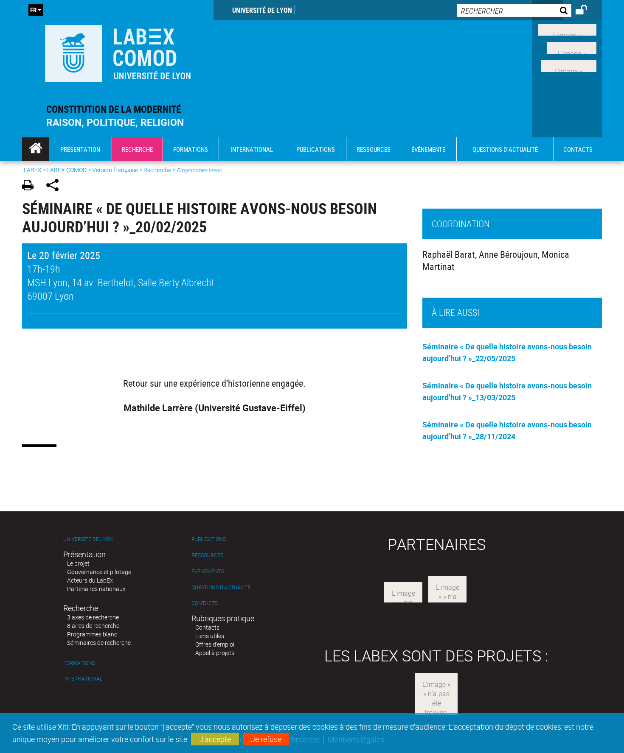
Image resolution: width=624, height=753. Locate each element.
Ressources (207, 555)
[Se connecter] (587, 11)
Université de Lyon (262, 10)
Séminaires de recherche (99, 643)
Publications (208, 539)
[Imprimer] (30, 186)
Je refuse (266, 739)
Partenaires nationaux (96, 589)
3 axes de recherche (93, 617)
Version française (115, 170)
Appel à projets (214, 653)
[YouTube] (568, 65)
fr (33, 10)
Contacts (204, 603)
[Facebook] (567, 29)
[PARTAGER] (55, 186)
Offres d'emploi (214, 644)
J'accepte (215, 739)
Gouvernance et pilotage (99, 572)
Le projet (78, 563)
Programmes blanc (92, 634)
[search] (514, 10)
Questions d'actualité (220, 587)
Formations (79, 663)
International (82, 678)
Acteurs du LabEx (90, 580)
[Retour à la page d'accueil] (118, 51)
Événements (207, 571)
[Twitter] (571, 47)
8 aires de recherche (93, 626)
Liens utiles (209, 636)
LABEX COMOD (67, 170)
